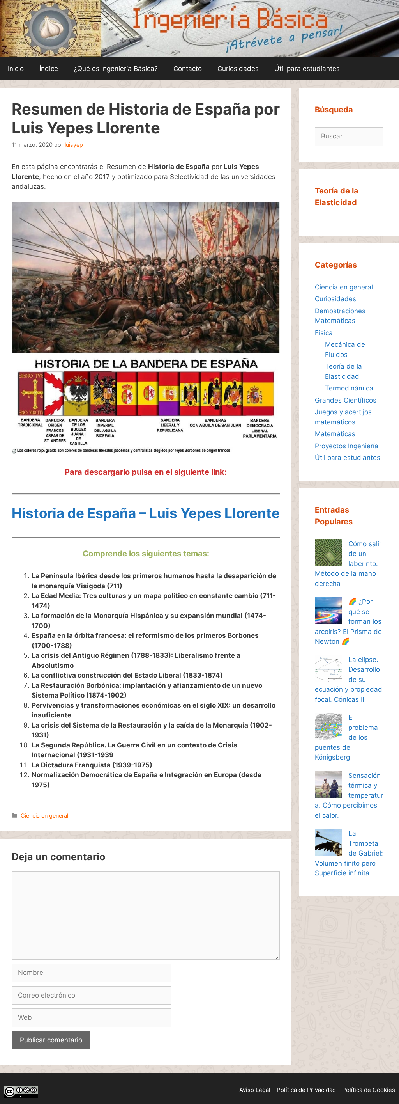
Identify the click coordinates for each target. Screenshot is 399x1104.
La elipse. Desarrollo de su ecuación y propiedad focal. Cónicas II (348, 679)
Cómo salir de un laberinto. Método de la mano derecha (348, 563)
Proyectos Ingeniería (346, 446)
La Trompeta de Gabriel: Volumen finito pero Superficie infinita (349, 853)
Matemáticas (335, 434)
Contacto (187, 69)
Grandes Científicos (345, 400)
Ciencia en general (44, 815)
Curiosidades (238, 69)
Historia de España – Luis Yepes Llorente (146, 513)
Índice (48, 69)
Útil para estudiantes (307, 69)
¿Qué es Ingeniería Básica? (116, 69)
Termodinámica (349, 388)
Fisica (324, 333)
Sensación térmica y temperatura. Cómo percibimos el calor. (349, 795)
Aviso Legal (254, 1089)
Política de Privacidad (306, 1089)
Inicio (16, 69)
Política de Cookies (368, 1089)
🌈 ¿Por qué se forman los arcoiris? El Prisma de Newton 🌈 (348, 621)
